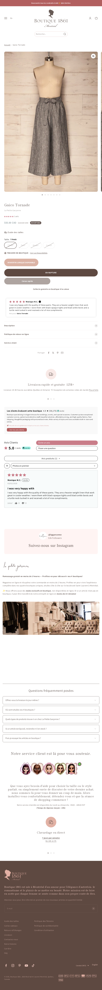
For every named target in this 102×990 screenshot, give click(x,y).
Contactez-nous (11, 939)
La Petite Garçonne (12, 210)
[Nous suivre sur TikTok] (33, 965)
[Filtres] (7, 465)
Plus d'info (93, 390)
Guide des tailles (11, 921)
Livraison (8, 935)
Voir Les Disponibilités (38, 253)
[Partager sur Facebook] (48, 353)
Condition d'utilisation (44, 930)
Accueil (7, 45)
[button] (9, 216)
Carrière (7, 948)
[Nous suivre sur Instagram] (13, 965)
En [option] (11, 18)
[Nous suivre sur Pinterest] (19, 965)
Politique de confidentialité (46, 926)
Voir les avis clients (17, 430)
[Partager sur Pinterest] (57, 353)
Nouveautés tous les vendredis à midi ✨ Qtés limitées (51, 3)
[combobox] (48, 34)
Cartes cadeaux (11, 926)
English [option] (95, 964)
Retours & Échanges (13, 930)
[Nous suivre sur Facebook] (6, 965)
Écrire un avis (44, 442)
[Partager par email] (62, 353)
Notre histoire (10, 944)
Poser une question (47, 448)
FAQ (6, 953)
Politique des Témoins (44, 921)
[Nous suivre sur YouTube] (26, 965)
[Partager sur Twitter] (53, 353)
